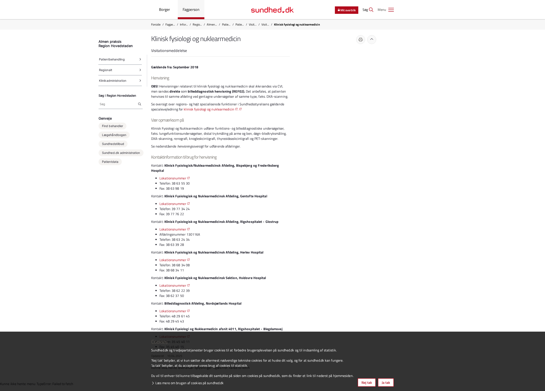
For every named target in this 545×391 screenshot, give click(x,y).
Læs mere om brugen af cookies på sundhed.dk (189, 382)
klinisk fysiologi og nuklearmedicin (209, 109)
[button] (386, 9)
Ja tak (386, 382)
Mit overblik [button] (348, 10)
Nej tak (366, 382)
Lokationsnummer (172, 178)
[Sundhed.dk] (272, 9)
